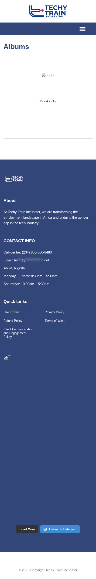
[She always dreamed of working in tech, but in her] (18, 381)
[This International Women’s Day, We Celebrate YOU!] (18, 400)
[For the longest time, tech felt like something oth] (18, 418)
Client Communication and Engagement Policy (18, 333)
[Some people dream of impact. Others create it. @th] (18, 513)
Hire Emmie (11, 312)
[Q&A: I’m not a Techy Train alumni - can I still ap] (18, 437)
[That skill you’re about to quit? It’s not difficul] (18, 456)
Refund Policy (12, 320)
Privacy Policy (54, 312)
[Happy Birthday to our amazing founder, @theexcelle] (18, 475)
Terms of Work (55, 320)
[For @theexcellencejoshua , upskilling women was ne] (18, 494)
